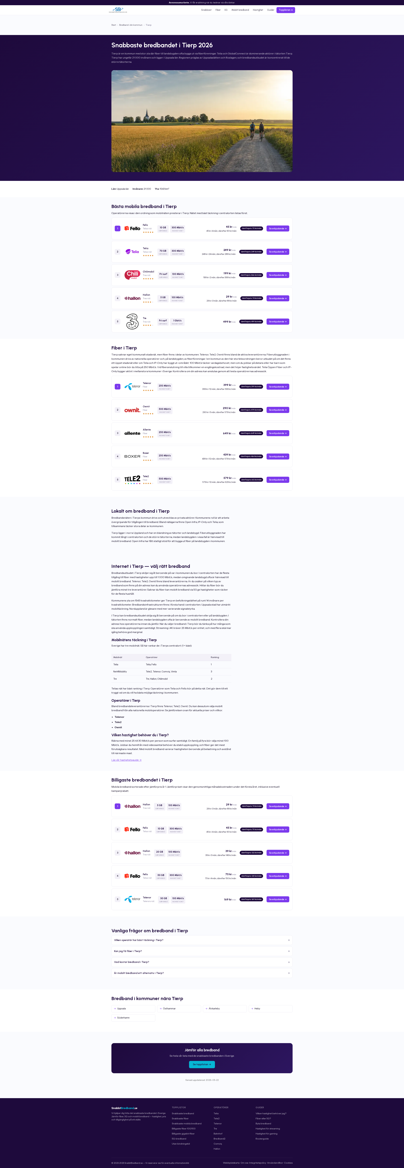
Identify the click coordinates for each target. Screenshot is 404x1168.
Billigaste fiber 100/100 (184, 1128)
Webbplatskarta (231, 1162)
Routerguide (262, 1138)
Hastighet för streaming (268, 1128)
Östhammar (169, 1008)
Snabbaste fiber (180, 1118)
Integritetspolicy (257, 1162)
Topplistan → (286, 10)
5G (226, 10)
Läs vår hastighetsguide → (126, 759)
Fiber (218, 10)
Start (113, 25)
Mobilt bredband (240, 10)
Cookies (288, 1162)
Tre (215, 1128)
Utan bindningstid (181, 1143)
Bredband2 (219, 1138)
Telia (216, 1113)
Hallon (217, 1148)
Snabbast (206, 10)
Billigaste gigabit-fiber (183, 1133)
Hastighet (258, 10)
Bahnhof (218, 1133)
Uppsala (121, 1008)
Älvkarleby (214, 1008)
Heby (257, 1008)
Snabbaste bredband (183, 1113)
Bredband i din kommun (130, 25)
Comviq (218, 1143)
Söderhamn (123, 1017)
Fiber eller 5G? (263, 1118)
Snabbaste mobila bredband (187, 1123)
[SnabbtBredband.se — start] (118, 10)
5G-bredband (179, 1138)
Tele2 (217, 1118)
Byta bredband (263, 1123)
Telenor (218, 1123)
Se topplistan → (202, 1064)
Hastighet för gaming (266, 1133)
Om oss (244, 1162)
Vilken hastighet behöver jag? (271, 1113)
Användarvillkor (275, 1162)
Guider (270, 10)
